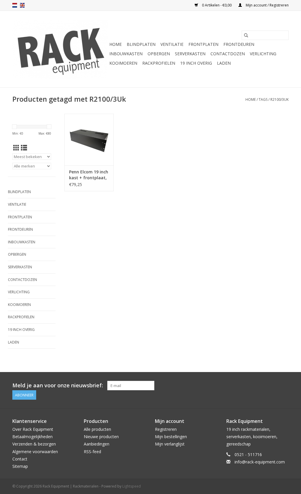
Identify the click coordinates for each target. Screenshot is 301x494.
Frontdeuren (238, 44)
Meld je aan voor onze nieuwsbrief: (57, 385)
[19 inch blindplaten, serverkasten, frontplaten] (60, 49)
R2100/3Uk (279, 99)
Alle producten (97, 429)
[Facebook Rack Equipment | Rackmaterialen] (284, 385)
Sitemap (20, 466)
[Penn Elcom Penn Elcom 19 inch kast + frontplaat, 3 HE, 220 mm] (89, 139)
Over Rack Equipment (32, 429)
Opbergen (159, 53)
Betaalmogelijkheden (32, 436)
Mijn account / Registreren (267, 5)
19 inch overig (196, 63)
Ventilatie (171, 44)
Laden (224, 63)
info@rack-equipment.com (260, 462)
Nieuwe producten (101, 436)
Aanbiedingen (96, 444)
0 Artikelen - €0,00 (217, 5)
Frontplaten (203, 44)
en (22, 5)
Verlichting (263, 53)
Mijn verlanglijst (170, 444)
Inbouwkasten (126, 53)
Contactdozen (227, 53)
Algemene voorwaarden (35, 451)
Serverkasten (190, 53)
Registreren (166, 429)
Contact (19, 459)
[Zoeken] (246, 35)
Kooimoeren (123, 63)
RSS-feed (92, 451)
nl (14, 5)
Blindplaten (141, 44)
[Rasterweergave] (16, 148)
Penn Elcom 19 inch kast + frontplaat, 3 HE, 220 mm (88, 175)
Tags (263, 99)
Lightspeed (131, 486)
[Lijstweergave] (24, 148)
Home (115, 44)
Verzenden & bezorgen (34, 444)
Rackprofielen (158, 63)
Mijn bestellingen (171, 436)
